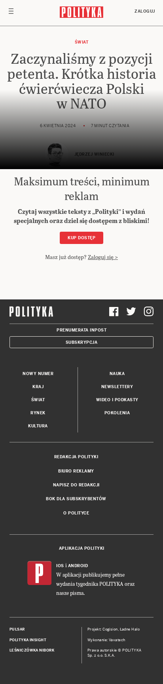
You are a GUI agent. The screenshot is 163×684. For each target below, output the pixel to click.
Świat (82, 42)
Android (78, 565)
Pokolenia (117, 412)
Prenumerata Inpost (81, 330)
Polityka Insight (27, 640)
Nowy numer (38, 373)
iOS (60, 565)
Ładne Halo (130, 629)
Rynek (37, 412)
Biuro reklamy (76, 471)
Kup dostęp (81, 237)
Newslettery (117, 386)
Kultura (38, 426)
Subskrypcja (82, 342)
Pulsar (17, 629)
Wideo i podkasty (117, 399)
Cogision (110, 629)
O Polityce (76, 513)
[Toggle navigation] (11, 13)
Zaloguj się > (103, 257)
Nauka (117, 373)
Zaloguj (145, 11)
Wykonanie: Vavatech (106, 640)
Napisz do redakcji (76, 485)
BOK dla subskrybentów (76, 498)
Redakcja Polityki (76, 456)
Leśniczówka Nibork (31, 650)
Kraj (38, 386)
